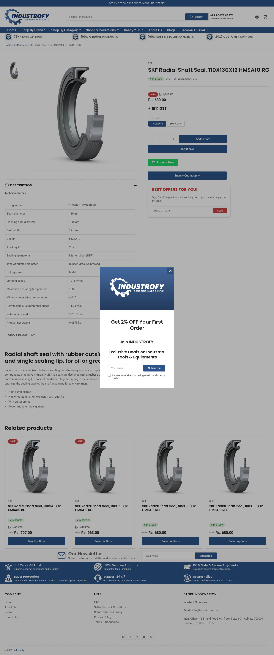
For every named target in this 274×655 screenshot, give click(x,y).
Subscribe (154, 368)
